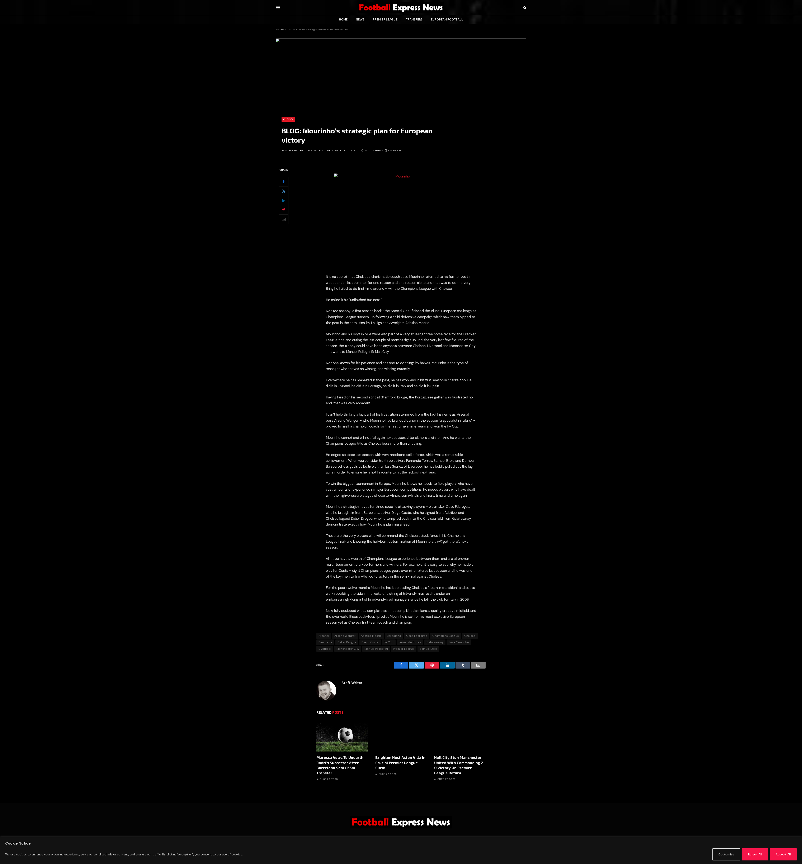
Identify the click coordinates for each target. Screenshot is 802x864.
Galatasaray (434, 642)
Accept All (783, 854)
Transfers (414, 19)
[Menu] (278, 7)
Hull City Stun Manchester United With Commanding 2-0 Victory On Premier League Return (459, 765)
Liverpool (325, 649)
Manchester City (347, 649)
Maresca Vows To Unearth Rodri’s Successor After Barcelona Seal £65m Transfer (339, 765)
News (360, 19)
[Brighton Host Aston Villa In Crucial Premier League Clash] (401, 737)
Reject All (755, 854)
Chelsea (288, 119)
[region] (401, 850)
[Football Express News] (401, 7)
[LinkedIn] (283, 200)
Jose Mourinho (459, 642)
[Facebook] (283, 181)
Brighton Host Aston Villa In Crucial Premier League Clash (400, 762)
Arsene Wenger (345, 636)
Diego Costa (370, 642)
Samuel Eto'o (428, 649)
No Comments (374, 150)
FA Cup (388, 642)
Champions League (445, 636)
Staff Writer (294, 150)
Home (343, 19)
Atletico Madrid (371, 636)
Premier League (385, 19)
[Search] (524, 7)
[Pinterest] (283, 210)
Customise (726, 854)
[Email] (283, 219)
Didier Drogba (347, 642)
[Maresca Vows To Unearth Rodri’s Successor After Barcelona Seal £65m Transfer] (342, 737)
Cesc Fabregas (416, 636)
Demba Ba (325, 642)
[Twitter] (283, 191)
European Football (447, 19)
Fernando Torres (410, 642)
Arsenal (324, 636)
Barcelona (394, 636)
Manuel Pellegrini (376, 649)
